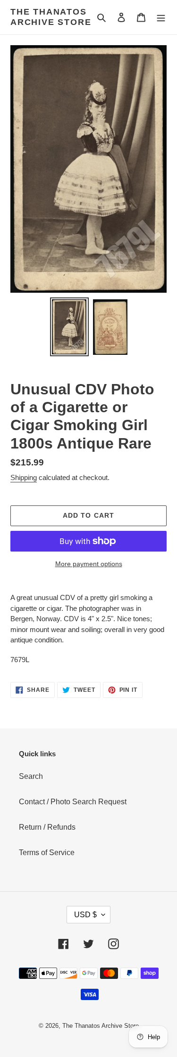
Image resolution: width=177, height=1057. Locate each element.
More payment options (88, 564)
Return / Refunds (47, 827)
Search (31, 776)
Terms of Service (47, 853)
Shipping (23, 477)
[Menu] (161, 17)
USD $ (85, 915)
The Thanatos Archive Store (50, 17)
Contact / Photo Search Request (72, 802)
